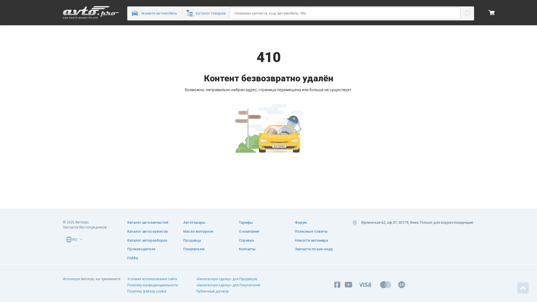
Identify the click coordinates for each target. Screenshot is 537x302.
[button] (81, 239)
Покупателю (194, 249)
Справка (246, 240)
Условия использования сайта (152, 279)
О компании (249, 231)
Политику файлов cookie (146, 291)
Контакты (247, 249)
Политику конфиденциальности (152, 285)
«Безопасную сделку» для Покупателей (228, 285)
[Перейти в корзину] (491, 12)
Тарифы (246, 222)
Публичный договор (212, 291)
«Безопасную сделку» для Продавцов (226, 279)
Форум (301, 222)
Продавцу (192, 240)
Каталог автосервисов (147, 231)
